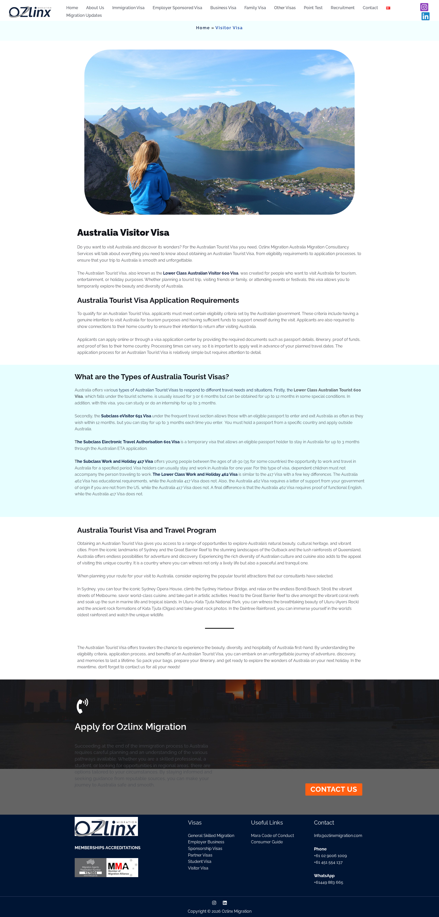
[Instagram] (424, 7)
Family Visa (255, 8)
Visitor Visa (198, 868)
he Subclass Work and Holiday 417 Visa (115, 461)
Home (72, 8)
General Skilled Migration (211, 835)
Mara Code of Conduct (272, 835)
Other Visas (285, 8)
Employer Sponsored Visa (177, 8)
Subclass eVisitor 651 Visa (126, 416)
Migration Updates (84, 15)
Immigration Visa (128, 8)
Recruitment (343, 8)
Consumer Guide (267, 842)
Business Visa (223, 8)
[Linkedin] (425, 16)
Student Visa (199, 861)
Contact (370, 8)
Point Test (313, 8)
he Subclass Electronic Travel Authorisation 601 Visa (128, 441)
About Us (95, 8)
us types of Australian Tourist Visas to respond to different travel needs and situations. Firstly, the (203, 390)
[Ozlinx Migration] (30, 11)
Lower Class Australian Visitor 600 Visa (200, 273)
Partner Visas (200, 855)
